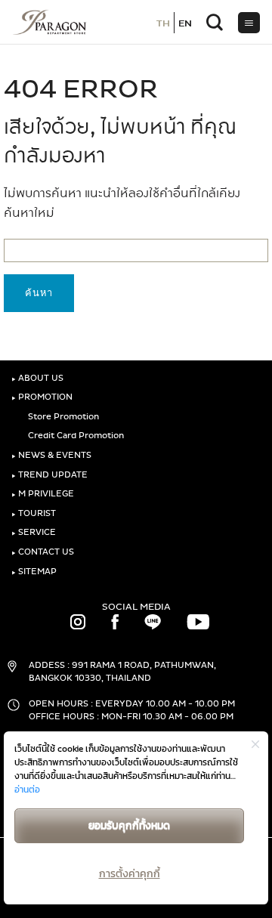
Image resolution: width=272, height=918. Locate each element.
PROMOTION (42, 397)
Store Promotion (62, 417)
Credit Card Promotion (75, 435)
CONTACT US (42, 552)
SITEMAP (34, 571)
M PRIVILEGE (42, 494)
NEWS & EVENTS (51, 455)
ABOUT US (37, 378)
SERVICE (33, 532)
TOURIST (33, 513)
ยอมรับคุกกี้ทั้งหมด (129, 825)
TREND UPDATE (49, 475)
